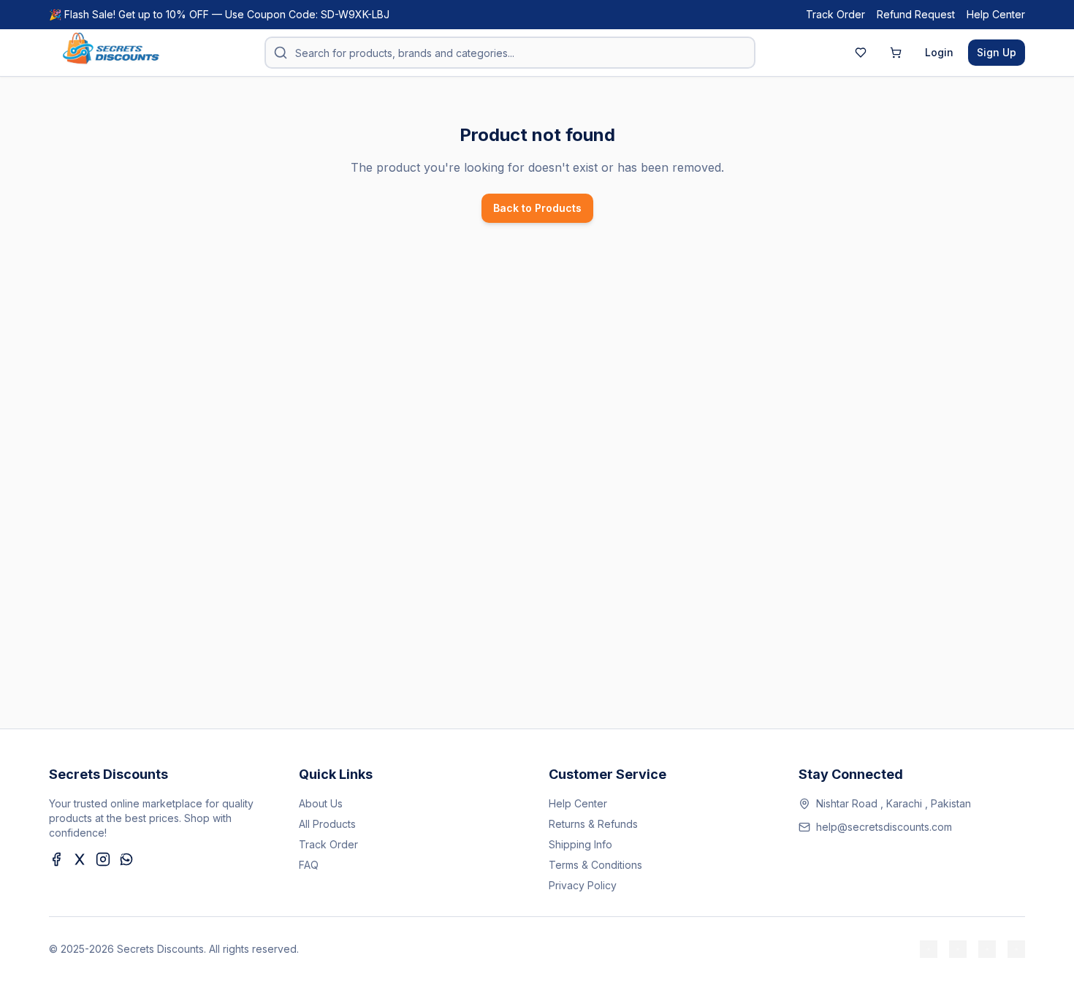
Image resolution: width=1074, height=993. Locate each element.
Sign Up (996, 52)
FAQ (309, 865)
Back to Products (537, 208)
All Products (327, 824)
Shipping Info (580, 844)
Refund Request (916, 14)
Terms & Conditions (595, 865)
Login (939, 52)
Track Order (835, 14)
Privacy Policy (583, 885)
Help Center (996, 14)
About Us (321, 803)
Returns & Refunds (593, 824)
